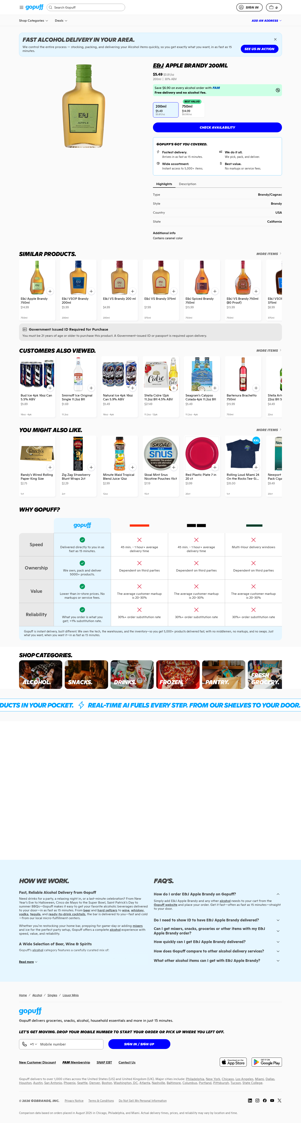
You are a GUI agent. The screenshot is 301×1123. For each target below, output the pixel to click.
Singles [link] (52, 995)
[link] (34, 7)
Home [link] (23, 995)
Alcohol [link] (37, 995)
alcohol (225, 901)
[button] (274, 7)
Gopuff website (165, 905)
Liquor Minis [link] (71, 995)
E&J (158, 65)
